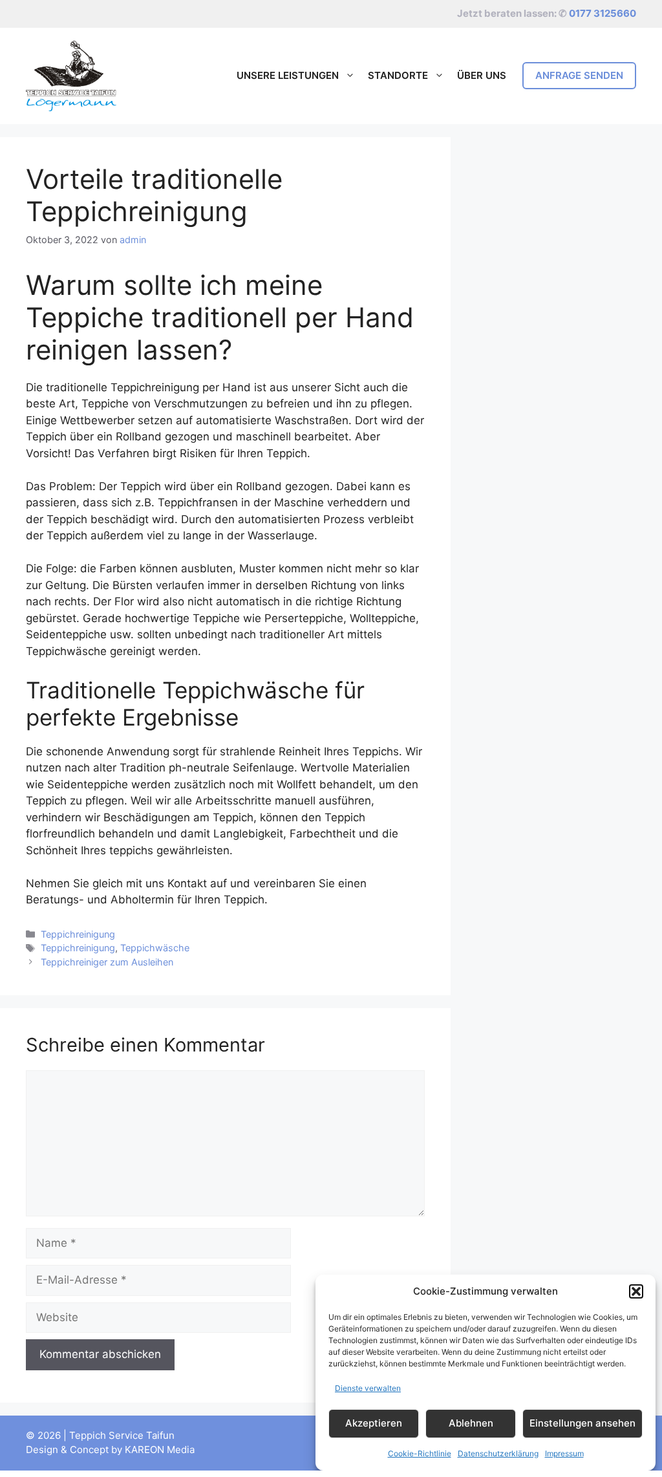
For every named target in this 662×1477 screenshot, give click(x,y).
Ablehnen (471, 1423)
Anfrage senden (579, 75)
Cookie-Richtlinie (419, 1453)
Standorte (398, 75)
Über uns (481, 75)
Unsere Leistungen (288, 75)
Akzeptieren (373, 1423)
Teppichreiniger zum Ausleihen (107, 961)
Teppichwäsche (154, 947)
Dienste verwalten (368, 1388)
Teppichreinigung (78, 934)
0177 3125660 (602, 13)
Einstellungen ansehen (582, 1423)
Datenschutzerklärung (498, 1453)
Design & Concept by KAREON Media (110, 1449)
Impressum (564, 1453)
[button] (636, 1291)
